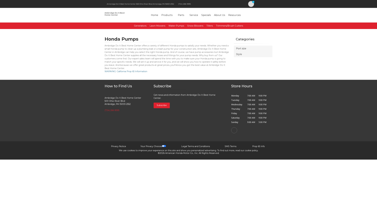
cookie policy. (251, 150)
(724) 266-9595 (184, 4)
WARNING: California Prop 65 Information (126, 71)
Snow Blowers (195, 25)
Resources (234, 15)
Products (166, 15)
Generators (140, 25)
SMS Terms (230, 146)
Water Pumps (176, 25)
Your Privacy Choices (151, 146)
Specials (206, 15)
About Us (219, 15)
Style (239, 54)
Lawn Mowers (157, 25)
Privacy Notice (118, 146)
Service (194, 15)
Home (154, 15)
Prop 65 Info (258, 146)
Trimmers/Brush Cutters (229, 25)
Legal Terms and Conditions (195, 146)
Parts (181, 15)
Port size (241, 48)
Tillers (209, 25)
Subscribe (162, 105)
